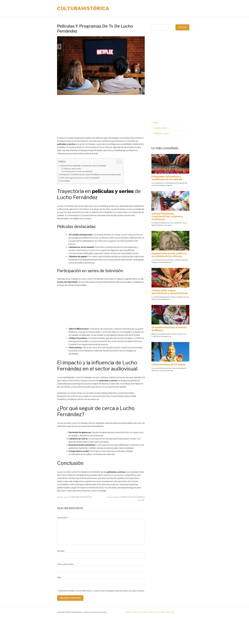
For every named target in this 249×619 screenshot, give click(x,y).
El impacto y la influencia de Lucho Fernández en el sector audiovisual (90, 174)
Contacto (128, 612)
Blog (156, 122)
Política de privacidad (156, 612)
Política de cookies (140, 612)
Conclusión (65, 181)
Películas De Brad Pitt (74, 497)
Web (59, 577)
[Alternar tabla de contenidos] (118, 162)
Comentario (63, 518)
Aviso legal (170, 612)
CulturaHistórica (83, 8)
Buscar (182, 27)
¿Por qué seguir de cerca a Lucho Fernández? (80, 178)
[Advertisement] (101, 117)
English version (160, 128)
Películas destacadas (72, 169)
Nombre (60, 551)
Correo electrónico (65, 564)
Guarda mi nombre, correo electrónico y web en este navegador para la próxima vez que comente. (102, 591)
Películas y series (161, 133)
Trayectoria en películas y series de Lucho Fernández (83, 166)
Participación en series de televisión (78, 171)
